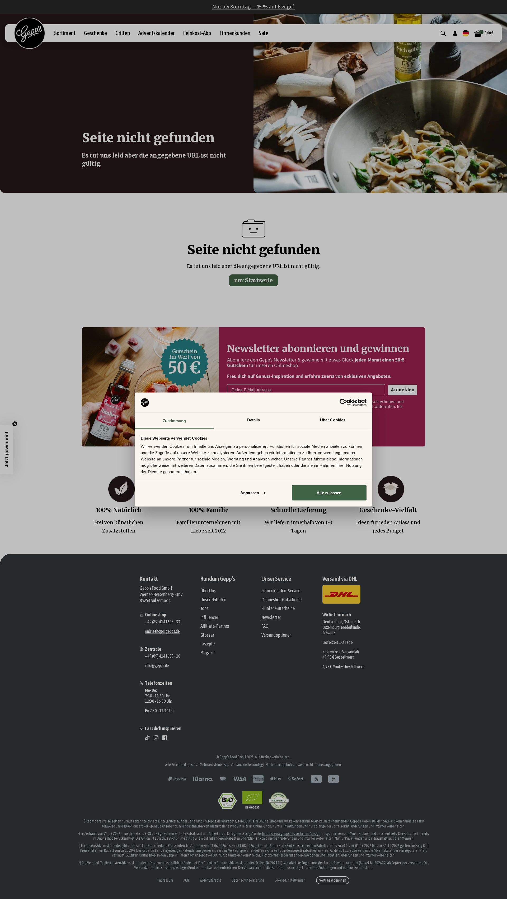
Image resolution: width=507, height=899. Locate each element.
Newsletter (271, 617)
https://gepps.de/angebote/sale (220, 821)
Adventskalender (156, 33)
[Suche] (443, 33)
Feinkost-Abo (197, 33)
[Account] (455, 33)
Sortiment (65, 33)
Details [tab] (253, 420)
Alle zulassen (329, 492)
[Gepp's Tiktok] (147, 737)
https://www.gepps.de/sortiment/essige (291, 833)
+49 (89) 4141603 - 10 (162, 656)
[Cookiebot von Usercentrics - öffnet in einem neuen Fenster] (343, 403)
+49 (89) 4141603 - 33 (162, 621)
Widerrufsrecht (210, 880)
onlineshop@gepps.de (162, 631)
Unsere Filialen (213, 599)
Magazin (207, 652)
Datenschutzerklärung (248, 880)
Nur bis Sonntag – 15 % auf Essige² (253, 7)
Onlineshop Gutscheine (281, 599)
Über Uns (208, 590)
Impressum (165, 880)
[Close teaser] (14, 423)
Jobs (204, 608)
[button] (6, 449)
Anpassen (249, 492)
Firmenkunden (234, 33)
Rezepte (207, 643)
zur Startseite (253, 280)
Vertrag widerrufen (332, 880)
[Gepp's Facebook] (164, 737)
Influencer (209, 617)
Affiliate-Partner (214, 626)
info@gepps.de (157, 665)
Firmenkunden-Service (280, 590)
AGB (186, 880)
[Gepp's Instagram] (156, 737)
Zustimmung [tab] (174, 420)
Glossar (207, 635)
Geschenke (95, 33)
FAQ (265, 626)
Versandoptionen (276, 635)
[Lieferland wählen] (466, 33)
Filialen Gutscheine (278, 608)
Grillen (122, 33)
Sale (263, 33)
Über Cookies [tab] (332, 420)
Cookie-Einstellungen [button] (290, 880)
